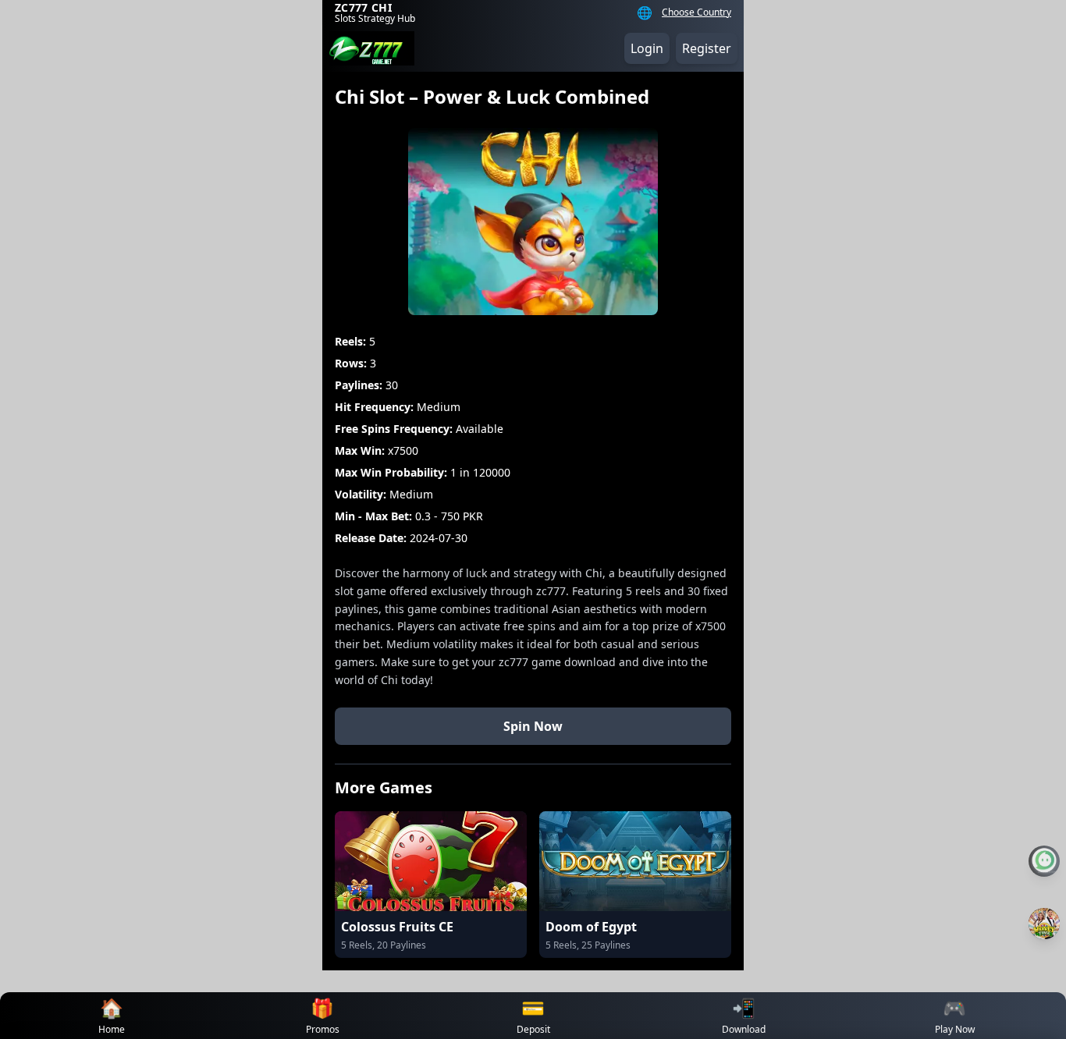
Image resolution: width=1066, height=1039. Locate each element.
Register (706, 48)
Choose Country (696, 12)
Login (647, 48)
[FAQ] (1044, 861)
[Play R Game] (1044, 923)
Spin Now (533, 726)
